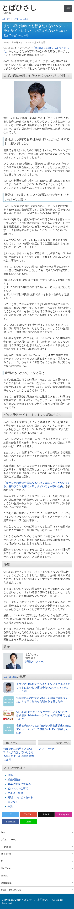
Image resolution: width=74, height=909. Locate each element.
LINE (28, 821)
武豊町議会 (14, 779)
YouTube (28, 814)
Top (3, 832)
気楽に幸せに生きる (19, 784)
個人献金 (6, 854)
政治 (10, 775)
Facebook (10, 821)
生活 (10, 806)
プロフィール (8, 839)
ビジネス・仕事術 (18, 788)
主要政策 (6, 846)
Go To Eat (10, 676)
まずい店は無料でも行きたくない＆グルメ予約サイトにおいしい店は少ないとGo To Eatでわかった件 (43, 688)
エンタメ (13, 802)
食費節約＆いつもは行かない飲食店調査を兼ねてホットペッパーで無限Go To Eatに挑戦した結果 (43, 729)
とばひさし (19, 7)
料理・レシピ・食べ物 (20, 797)
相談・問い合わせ (11, 890)
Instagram (64, 814)
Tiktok (46, 814)
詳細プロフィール (35, 661)
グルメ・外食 (15, 793)
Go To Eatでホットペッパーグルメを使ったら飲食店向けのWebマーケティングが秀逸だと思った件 (43, 715)
